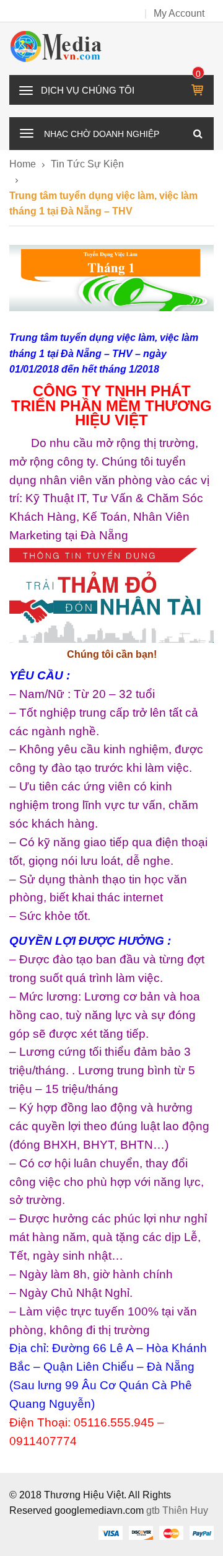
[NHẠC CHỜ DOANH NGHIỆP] (26, 132)
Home (22, 164)
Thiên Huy (185, 1510)
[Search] (197, 133)
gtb (154, 1510)
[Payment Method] (110, 1532)
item (199, 74)
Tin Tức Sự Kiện (87, 164)
